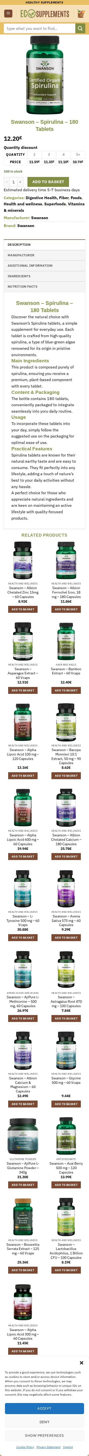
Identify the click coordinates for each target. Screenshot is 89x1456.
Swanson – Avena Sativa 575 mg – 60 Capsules (66, 920)
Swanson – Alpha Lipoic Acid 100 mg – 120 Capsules (23, 754)
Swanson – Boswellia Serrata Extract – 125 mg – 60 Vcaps (22, 1249)
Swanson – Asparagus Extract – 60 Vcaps (23, 673)
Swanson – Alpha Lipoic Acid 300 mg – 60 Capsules (23, 1334)
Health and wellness (23, 203)
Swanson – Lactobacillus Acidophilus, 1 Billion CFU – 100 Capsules (66, 1251)
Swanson (39, 217)
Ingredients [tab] (19, 276)
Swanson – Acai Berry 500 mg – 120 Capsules (66, 1167)
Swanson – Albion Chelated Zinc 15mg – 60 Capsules (22, 592)
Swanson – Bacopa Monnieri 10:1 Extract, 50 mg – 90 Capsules (66, 756)
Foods (76, 197)
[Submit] (80, 28)
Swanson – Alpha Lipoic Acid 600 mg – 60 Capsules (23, 839)
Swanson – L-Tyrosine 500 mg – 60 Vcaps (22, 920)
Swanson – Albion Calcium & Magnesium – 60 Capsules (23, 1084)
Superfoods (55, 203)
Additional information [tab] (30, 265)
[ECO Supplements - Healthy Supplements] (45, 13)
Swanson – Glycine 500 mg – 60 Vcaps (66, 1080)
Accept (44, 1408)
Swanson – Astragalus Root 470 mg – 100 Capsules (66, 1001)
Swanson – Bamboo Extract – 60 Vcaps (66, 671)
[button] (81, 1362)
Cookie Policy (25, 1447)
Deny (45, 1422)
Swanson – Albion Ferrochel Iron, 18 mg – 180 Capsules (66, 592)
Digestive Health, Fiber (47, 197)
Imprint (68, 1447)
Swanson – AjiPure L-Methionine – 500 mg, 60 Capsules (23, 1001)
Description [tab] (19, 245)
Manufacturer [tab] (21, 255)
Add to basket (48, 181)
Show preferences (44, 1435)
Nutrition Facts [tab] (22, 286)
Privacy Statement (49, 1447)
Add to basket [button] (23, 609)
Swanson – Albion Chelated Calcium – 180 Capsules (66, 839)
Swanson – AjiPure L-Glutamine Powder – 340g (23, 1167)
